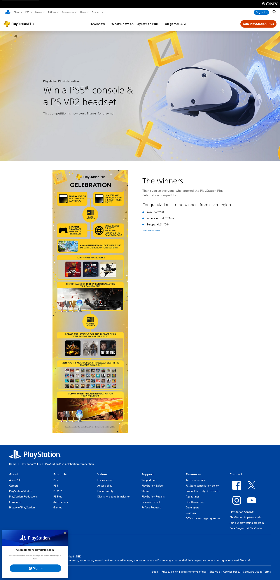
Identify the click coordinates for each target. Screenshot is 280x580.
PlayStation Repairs (153, 496)
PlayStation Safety (152, 485)
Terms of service (196, 480)
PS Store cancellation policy (202, 485)
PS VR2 (57, 491)
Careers (13, 485)
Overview (98, 24)
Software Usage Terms (257, 571)
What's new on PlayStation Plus (135, 24)
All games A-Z (175, 24)
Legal (155, 571)
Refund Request (151, 507)
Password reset (151, 502)
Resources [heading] (193, 474)
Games (38, 12)
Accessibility (104, 485)
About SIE (15, 480)
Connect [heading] (236, 474)
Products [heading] (60, 474)
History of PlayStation (22, 507)
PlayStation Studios (20, 491)
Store (16, 12)
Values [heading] (102, 474)
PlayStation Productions (23, 496)
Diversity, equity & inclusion (113, 496)
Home (12, 464)
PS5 (27, 12)
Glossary (191, 513)
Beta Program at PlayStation (246, 528)
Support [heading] (148, 474)
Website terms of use (193, 571)
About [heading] (13, 474)
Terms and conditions (151, 231)
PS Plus (52, 12)
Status (145, 491)
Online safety (105, 491)
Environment (104, 480)
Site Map (215, 571)
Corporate (15, 502)
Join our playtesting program (247, 523)
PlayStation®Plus (31, 464)
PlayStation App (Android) (245, 517)
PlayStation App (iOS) (242, 512)
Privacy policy (170, 571)
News (83, 12)
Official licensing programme (203, 518)
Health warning (195, 502)
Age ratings (193, 496)
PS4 (55, 485)
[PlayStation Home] (7, 12)
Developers (192, 507)
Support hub (149, 480)
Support (96, 12)
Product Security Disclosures (203, 491)
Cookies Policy (231, 571)
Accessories (68, 12)
